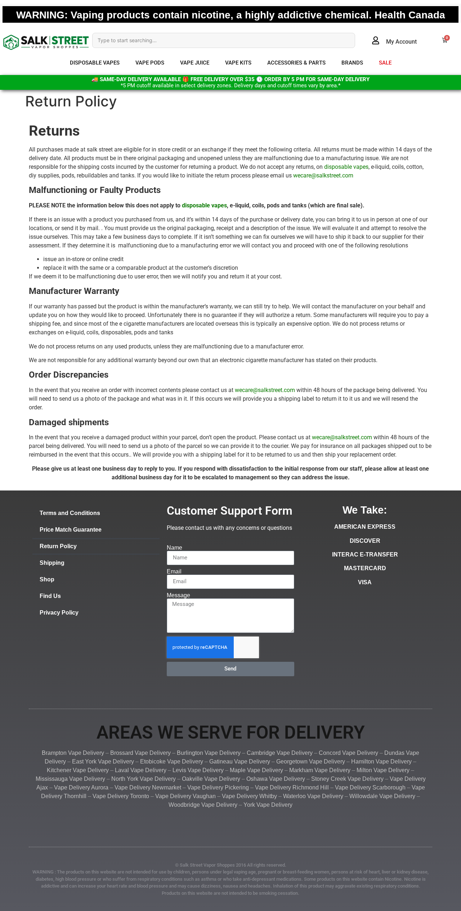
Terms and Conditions (70, 513)
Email (174, 572)
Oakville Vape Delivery (211, 779)
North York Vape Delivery (143, 779)
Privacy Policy (59, 612)
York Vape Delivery (267, 805)
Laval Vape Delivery (140, 770)
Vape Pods (149, 63)
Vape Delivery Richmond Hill (292, 787)
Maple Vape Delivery (256, 770)
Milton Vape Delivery (383, 770)
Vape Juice (194, 63)
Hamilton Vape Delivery (381, 761)
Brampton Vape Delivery (73, 753)
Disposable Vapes (95, 63)
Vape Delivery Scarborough (370, 787)
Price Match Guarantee (71, 530)
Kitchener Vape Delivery (78, 770)
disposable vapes (346, 166)
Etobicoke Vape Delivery (171, 761)
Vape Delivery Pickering (218, 787)
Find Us (50, 596)
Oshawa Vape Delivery (275, 779)
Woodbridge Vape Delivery (203, 805)
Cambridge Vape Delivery (280, 753)
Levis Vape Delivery (198, 770)
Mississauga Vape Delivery (70, 779)
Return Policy (58, 546)
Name (174, 548)
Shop (47, 579)
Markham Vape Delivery (319, 770)
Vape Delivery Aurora (81, 787)
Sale (385, 63)
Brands (352, 63)
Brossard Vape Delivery (140, 753)
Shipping (52, 563)
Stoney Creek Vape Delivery (347, 779)
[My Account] (376, 40)
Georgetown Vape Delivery (310, 761)
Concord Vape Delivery (348, 753)
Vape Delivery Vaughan (185, 796)
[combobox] (223, 40)
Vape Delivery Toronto (121, 796)
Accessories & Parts (296, 63)
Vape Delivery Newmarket (148, 787)
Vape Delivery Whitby (249, 796)
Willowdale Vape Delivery (382, 796)
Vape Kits (238, 63)
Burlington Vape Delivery (209, 753)
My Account (401, 41)
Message (178, 595)
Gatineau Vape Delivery (239, 761)
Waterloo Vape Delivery (313, 796)
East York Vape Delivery (103, 761)
